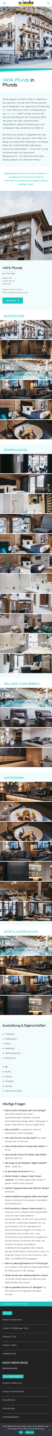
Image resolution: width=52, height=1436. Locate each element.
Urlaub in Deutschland (13, 1391)
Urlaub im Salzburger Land (15, 1328)
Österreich (11, 113)
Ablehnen (29, 1432)
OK (21, 1432)
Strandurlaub (8, 1408)
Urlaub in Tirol (9, 1336)
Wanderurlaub (9, 1353)
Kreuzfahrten (8, 1400)
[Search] (48, 3)
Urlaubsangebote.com (9, 1304)
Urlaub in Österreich (12, 1319)
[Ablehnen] (49, 1429)
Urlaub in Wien (9, 1345)
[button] (4, 3)
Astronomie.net (9, 1368)
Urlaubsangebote (10, 1417)
